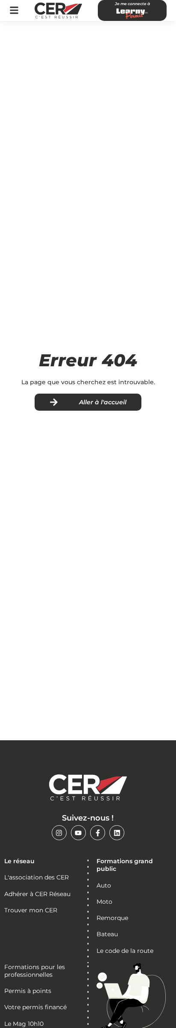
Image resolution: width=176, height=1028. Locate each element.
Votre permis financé (35, 1007)
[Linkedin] (116, 832)
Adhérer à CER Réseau (37, 894)
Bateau (107, 934)
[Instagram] (59, 832)
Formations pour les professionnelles (34, 970)
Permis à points (27, 991)
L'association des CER (36, 877)
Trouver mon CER (30, 910)
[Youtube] (78, 832)
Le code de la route (125, 951)
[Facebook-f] (97, 832)
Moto (104, 901)
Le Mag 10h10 (24, 1024)
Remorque (112, 918)
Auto (104, 885)
